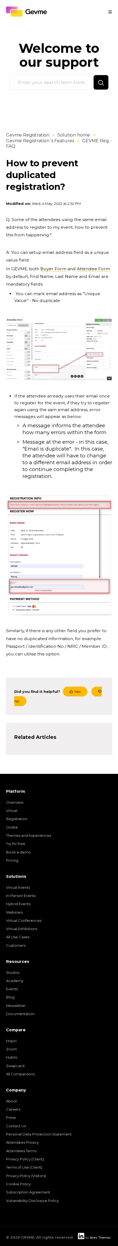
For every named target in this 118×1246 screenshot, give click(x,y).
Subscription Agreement (28, 1192)
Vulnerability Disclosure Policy (32, 1200)
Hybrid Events (18, 904)
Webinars (14, 912)
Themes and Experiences (28, 835)
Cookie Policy (18, 1184)
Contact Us (16, 1126)
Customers (16, 945)
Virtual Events (18, 887)
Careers (13, 1109)
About (11, 1101)
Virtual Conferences (23, 920)
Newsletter (16, 1005)
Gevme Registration (27, 135)
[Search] (101, 82)
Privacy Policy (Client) (25, 1159)
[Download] (48, 638)
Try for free (15, 843)
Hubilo (12, 1057)
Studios (12, 972)
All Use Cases (17, 937)
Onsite (12, 827)
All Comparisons (20, 1074)
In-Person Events (21, 895)
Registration (16, 819)
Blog (10, 997)
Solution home (73, 135)
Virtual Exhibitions (21, 928)
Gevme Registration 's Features (40, 140)
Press (11, 1117)
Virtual (11, 810)
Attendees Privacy (22, 1142)
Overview (14, 802)
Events (12, 989)
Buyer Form (53, 268)
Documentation (20, 1014)
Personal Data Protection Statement (39, 1134)
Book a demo (18, 852)
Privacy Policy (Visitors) (26, 1176)
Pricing (12, 860)
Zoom (11, 1049)
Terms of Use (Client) (24, 1167)
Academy (14, 980)
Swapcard (15, 1066)
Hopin (11, 1041)
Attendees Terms (21, 1151)
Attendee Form (93, 268)
